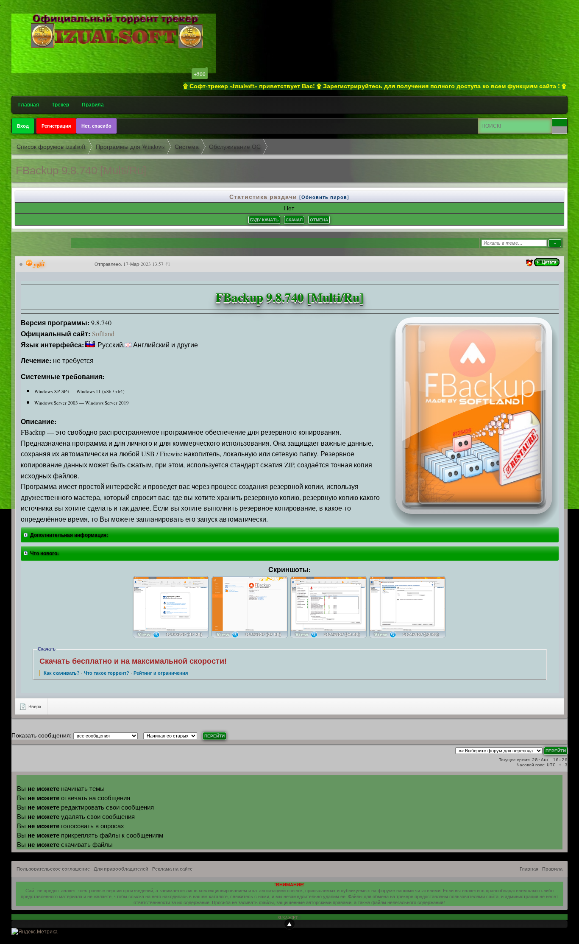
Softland (103, 333)
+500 (200, 74)
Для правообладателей (121, 869)
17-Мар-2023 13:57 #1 (146, 264)
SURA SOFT (287, 917)
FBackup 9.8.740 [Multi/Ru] (81, 170)
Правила (93, 104)
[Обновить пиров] (324, 197)
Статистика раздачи (264, 196)
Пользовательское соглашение (53, 869)
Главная (28, 104)
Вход (23, 126)
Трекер (60, 104)
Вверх (34, 706)
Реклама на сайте (172, 869)
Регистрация (56, 126)
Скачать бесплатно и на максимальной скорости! (133, 661)
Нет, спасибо (96, 126)
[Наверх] (289, 924)
